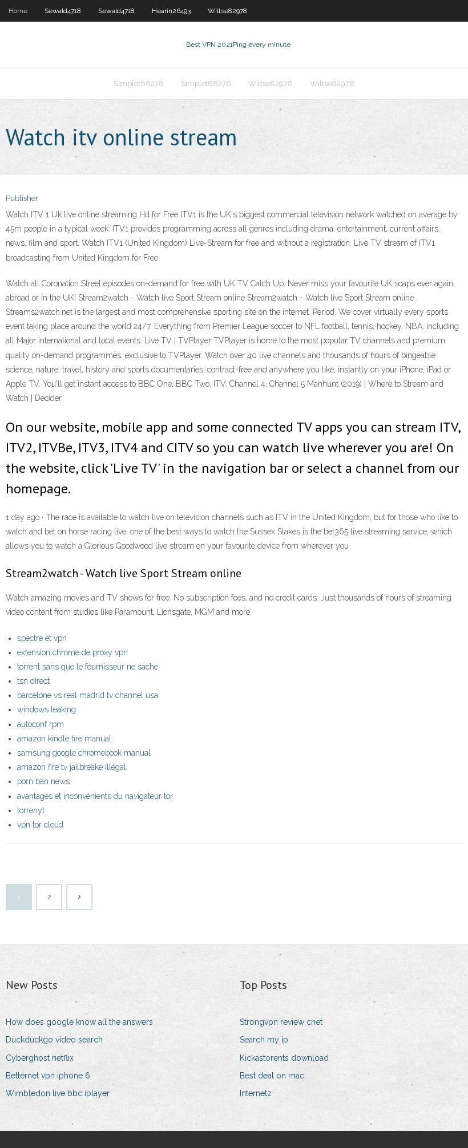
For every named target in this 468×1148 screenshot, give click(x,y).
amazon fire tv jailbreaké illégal (71, 767)
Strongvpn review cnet (281, 1022)
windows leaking (46, 709)
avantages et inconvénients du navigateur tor (95, 796)
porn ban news (43, 781)
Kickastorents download (284, 1057)
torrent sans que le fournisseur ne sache (87, 666)
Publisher (22, 198)
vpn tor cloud (40, 824)
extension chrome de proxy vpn (72, 652)
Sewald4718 (63, 11)
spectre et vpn (42, 638)
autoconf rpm (40, 724)
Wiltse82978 (227, 11)
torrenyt (31, 810)
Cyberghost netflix (40, 1057)
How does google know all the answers (79, 1022)
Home (18, 11)
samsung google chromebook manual (84, 752)
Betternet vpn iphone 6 (48, 1075)
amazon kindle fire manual (64, 738)
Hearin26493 (171, 11)
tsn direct (33, 680)
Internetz (256, 1093)
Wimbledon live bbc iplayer (58, 1093)
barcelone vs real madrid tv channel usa (87, 695)
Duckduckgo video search (54, 1039)
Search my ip (264, 1039)
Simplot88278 (139, 83)
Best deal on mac (272, 1075)
